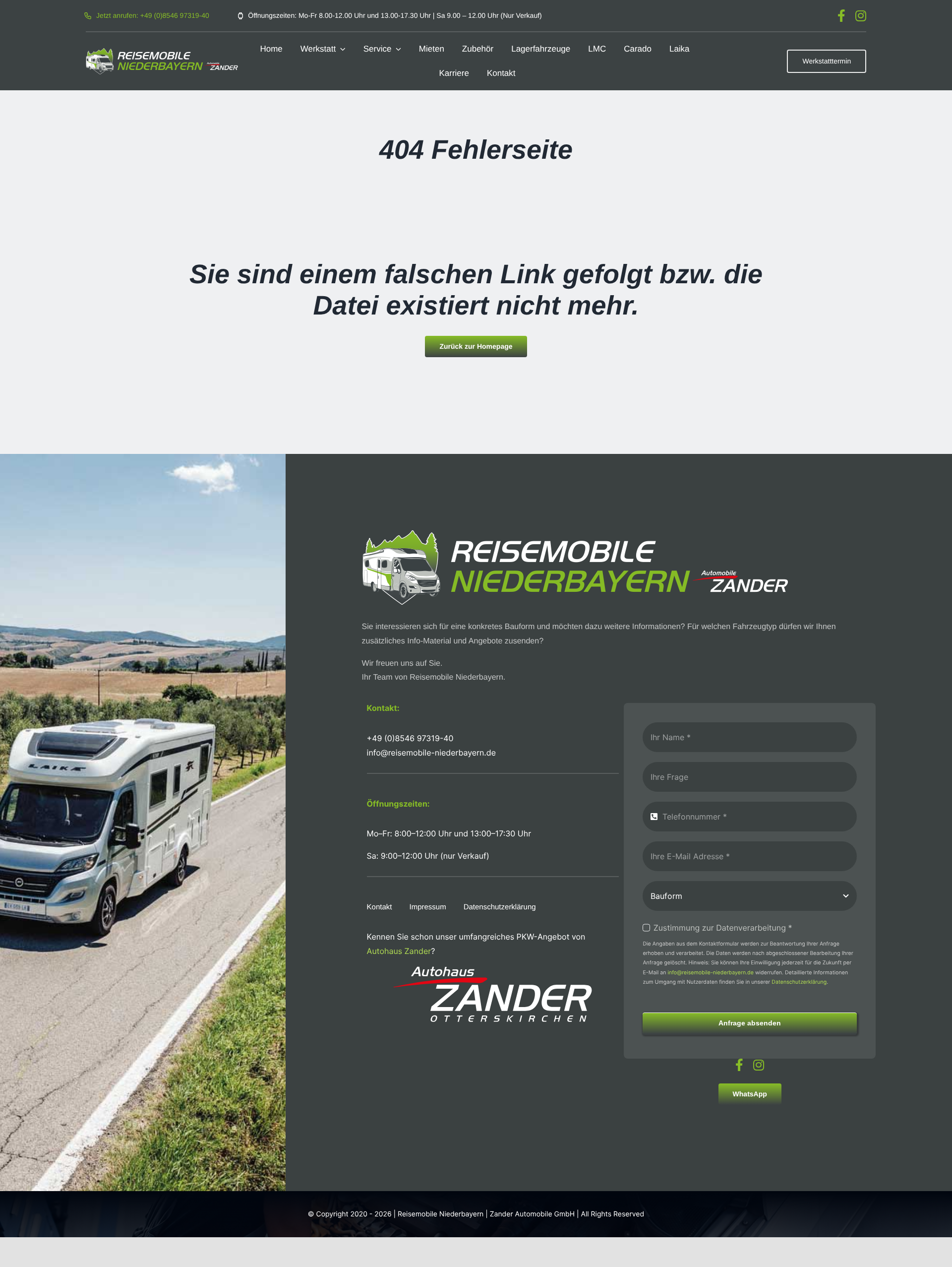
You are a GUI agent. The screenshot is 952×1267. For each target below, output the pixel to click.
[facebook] (841, 15)
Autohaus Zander (399, 951)
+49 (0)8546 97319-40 (410, 738)
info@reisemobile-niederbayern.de (710, 972)
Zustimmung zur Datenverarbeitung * (723, 928)
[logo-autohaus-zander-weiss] (493, 970)
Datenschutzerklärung (799, 982)
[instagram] (860, 15)
